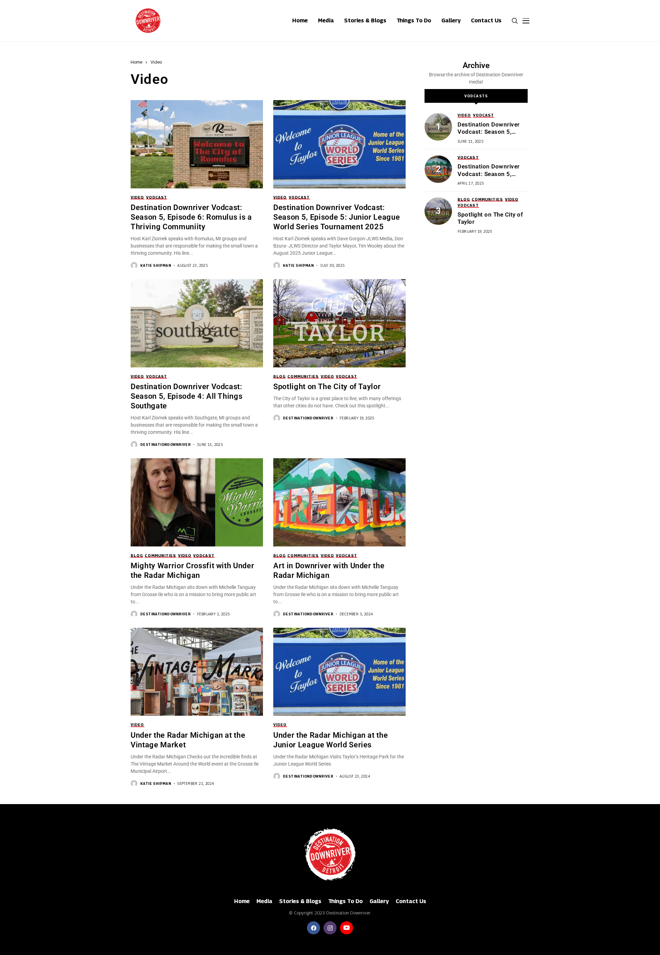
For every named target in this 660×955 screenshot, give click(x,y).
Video (156, 62)
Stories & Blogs (300, 901)
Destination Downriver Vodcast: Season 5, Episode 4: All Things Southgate (186, 396)
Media (264, 901)
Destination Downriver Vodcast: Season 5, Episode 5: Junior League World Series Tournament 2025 (336, 217)
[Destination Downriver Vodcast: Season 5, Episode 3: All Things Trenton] (438, 169)
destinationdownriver (165, 444)
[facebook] (313, 927)
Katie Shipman (155, 265)
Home (136, 62)
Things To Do (345, 901)
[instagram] (330, 927)
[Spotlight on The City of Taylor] (438, 211)
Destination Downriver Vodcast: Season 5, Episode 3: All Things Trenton (489, 177)
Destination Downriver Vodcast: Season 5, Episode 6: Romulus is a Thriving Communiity (191, 217)
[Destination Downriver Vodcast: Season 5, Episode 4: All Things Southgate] (438, 127)
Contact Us (411, 901)
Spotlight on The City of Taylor (327, 386)
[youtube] (346, 927)
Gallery (379, 901)
